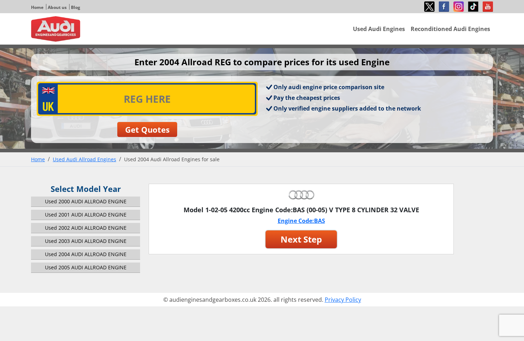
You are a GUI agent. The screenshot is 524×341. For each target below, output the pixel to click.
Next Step (301, 239)
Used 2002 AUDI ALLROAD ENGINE (86, 227)
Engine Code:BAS (301, 221)
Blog (75, 7)
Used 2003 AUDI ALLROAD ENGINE (86, 241)
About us (57, 7)
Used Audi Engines (379, 29)
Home (37, 7)
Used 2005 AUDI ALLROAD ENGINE (86, 267)
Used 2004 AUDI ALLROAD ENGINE (86, 254)
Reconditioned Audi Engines (450, 29)
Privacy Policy (343, 300)
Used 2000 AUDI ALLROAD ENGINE (86, 201)
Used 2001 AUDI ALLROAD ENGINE (86, 214)
